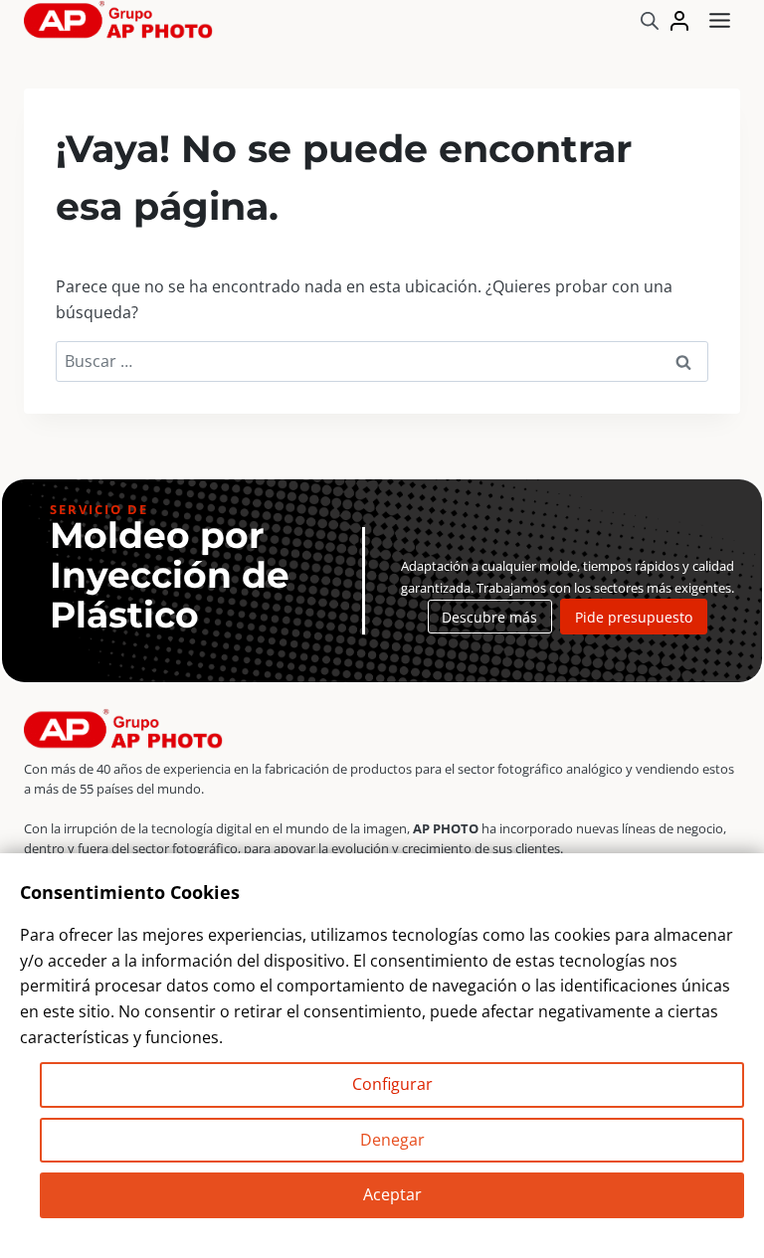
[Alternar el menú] (719, 20)
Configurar (392, 1084)
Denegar (392, 1140)
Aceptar (392, 1194)
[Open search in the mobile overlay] (650, 20)
